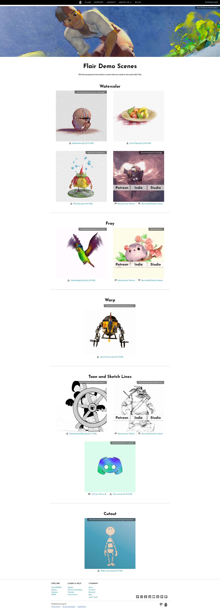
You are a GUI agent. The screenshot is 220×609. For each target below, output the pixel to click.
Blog (138, 3)
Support (99, 3)
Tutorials (71, 592)
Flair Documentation (75, 590)
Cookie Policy (81, 606)
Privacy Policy (55, 606)
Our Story (92, 590)
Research (92, 592)
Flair (88, 3)
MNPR (53, 595)
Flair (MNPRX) (56, 587)
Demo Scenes (72, 595)
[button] (125, 3)
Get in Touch (93, 597)
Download (211, 3)
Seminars (54, 592)
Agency (111, 3)
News (91, 587)
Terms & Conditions (68, 606)
